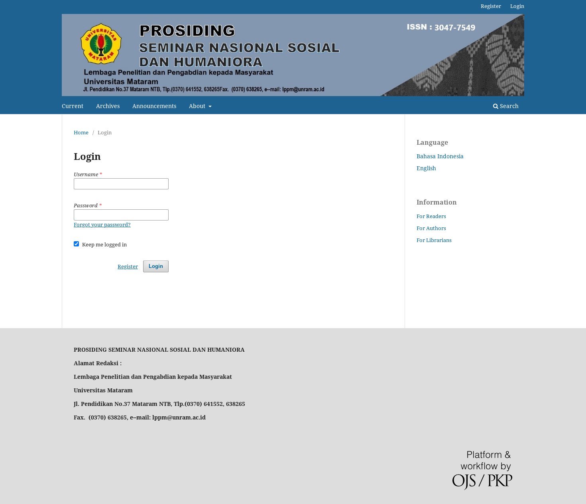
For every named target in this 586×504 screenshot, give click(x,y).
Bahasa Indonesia (440, 156)
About (198, 106)
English (426, 168)
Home (81, 132)
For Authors (431, 228)
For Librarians (434, 240)
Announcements (154, 106)
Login (517, 6)
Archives (108, 106)
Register (491, 6)
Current (72, 106)
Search (508, 106)
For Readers (431, 216)
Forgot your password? (102, 224)
